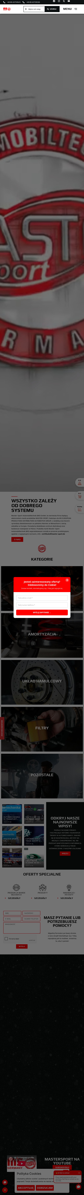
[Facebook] (55, 2)
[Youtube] (70, 2)
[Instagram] (60, 2)
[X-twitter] (65, 2)
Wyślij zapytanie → (42, 612)
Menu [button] (67, 8)
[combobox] (34, 9)
